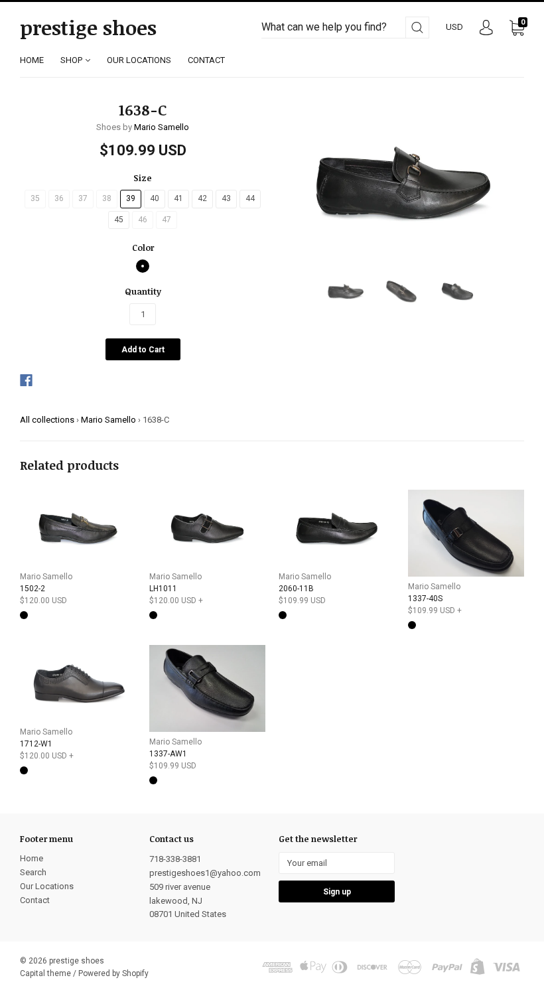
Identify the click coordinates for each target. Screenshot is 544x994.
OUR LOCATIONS (139, 60)
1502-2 (32, 588)
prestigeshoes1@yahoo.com (205, 873)
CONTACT (206, 60)
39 (130, 198)
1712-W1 (36, 743)
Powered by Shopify (113, 973)
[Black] (142, 266)
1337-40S (425, 598)
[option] (401, 183)
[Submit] (417, 27)
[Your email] (337, 863)
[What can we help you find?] (345, 28)
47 (166, 219)
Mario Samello (161, 127)
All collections (47, 420)
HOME (32, 60)
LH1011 (163, 588)
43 (226, 198)
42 (202, 198)
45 (118, 219)
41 (178, 198)
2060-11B (296, 588)
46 (142, 219)
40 (154, 198)
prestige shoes (88, 27)
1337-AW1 (168, 753)
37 (83, 198)
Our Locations (47, 886)
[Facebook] (26, 380)
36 (59, 198)
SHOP (72, 60)
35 (35, 198)
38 (106, 198)
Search (33, 872)
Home (31, 858)
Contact (35, 900)
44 (250, 198)
